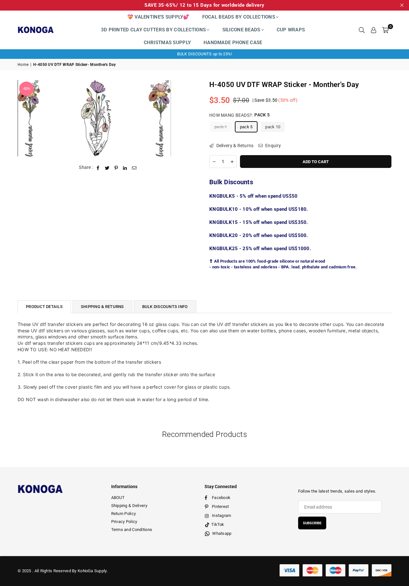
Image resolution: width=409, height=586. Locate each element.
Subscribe (312, 523)
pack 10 (272, 126)
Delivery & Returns (234, 145)
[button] (385, 30)
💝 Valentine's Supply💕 (158, 17)
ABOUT (118, 497)
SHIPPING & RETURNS (102, 306)
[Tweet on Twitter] (107, 167)
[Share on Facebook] (98, 167)
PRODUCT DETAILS (44, 306)
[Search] (361, 30)
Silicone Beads (241, 30)
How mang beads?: (239, 114)
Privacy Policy (124, 521)
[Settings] (373, 30)
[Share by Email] (134, 167)
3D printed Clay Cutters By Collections (153, 30)
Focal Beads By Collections (238, 17)
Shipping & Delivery (129, 505)
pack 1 (220, 126)
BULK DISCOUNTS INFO (165, 306)
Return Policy (123, 513)
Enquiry (272, 145)
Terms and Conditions (131, 529)
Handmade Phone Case (233, 42)
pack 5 (246, 126)
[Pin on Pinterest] (116, 167)
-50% (26, 89)
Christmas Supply (167, 42)
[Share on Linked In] (125, 167)
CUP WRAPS (291, 30)
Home (23, 64)
